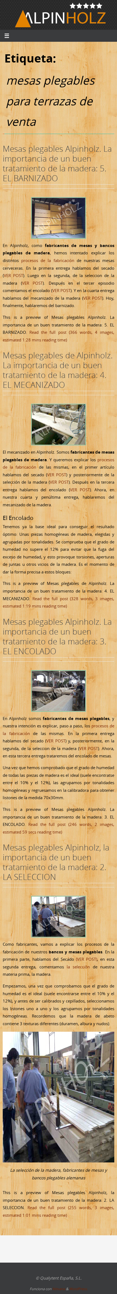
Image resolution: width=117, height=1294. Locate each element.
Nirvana (58, 1288)
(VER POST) (86, 959)
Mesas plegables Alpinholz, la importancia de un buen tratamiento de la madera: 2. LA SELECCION (56, 862)
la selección (78, 966)
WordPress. (78, 1288)
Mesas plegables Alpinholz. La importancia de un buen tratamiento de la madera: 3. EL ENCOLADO (57, 636)
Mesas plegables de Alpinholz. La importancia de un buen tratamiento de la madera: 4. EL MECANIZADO (58, 370)
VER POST (13, 275)
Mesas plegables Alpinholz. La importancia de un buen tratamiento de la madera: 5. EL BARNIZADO (57, 163)
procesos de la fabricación (47, 260)
